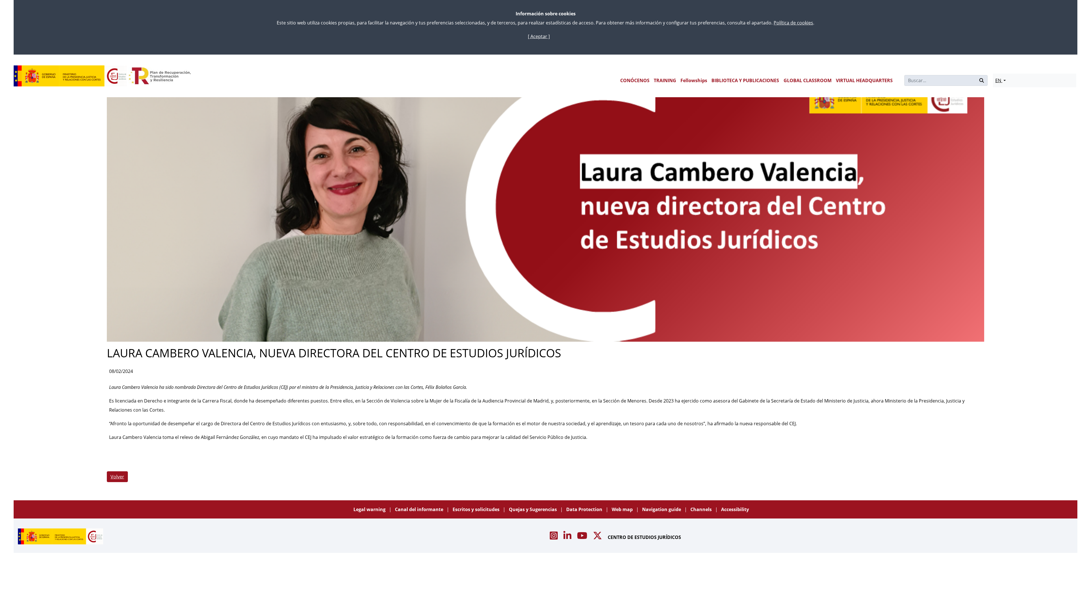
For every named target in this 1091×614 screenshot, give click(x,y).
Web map (623, 509)
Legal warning (370, 509)
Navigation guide (662, 509)
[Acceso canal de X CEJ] (598, 537)
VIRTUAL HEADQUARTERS (864, 80)
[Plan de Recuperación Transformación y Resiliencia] (159, 75)
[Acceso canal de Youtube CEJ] (582, 537)
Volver (117, 477)
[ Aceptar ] (539, 36)
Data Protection (584, 509)
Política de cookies (793, 23)
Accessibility (735, 509)
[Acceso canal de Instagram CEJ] (554, 537)
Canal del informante (419, 509)
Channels (701, 509)
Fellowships (693, 80)
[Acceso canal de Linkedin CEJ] (567, 537)
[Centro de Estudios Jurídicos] (70, 75)
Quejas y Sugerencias (533, 509)
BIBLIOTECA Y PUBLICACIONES (745, 80)
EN (998, 80)
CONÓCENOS (634, 80)
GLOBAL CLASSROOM (808, 80)
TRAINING (665, 80)
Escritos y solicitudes (477, 509)
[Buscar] (982, 80)
